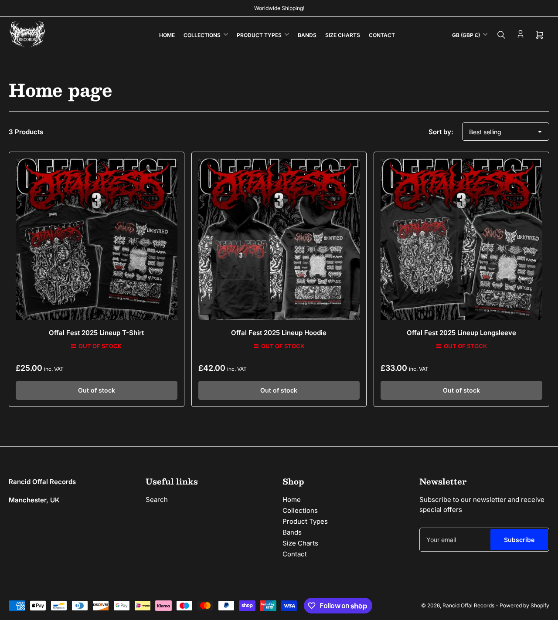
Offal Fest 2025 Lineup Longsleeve (461, 333)
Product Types (259, 35)
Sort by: (441, 132)
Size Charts (342, 35)
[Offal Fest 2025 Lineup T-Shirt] (96, 239)
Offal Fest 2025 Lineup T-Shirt (96, 333)
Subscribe (519, 539)
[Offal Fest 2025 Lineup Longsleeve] (461, 239)
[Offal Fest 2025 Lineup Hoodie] (279, 239)
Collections (202, 35)
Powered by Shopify (524, 605)
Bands (307, 35)
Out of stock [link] (96, 390)
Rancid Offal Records (468, 605)
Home (167, 35)
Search (157, 499)
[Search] (501, 34)
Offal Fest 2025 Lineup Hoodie (279, 333)
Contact (382, 35)
